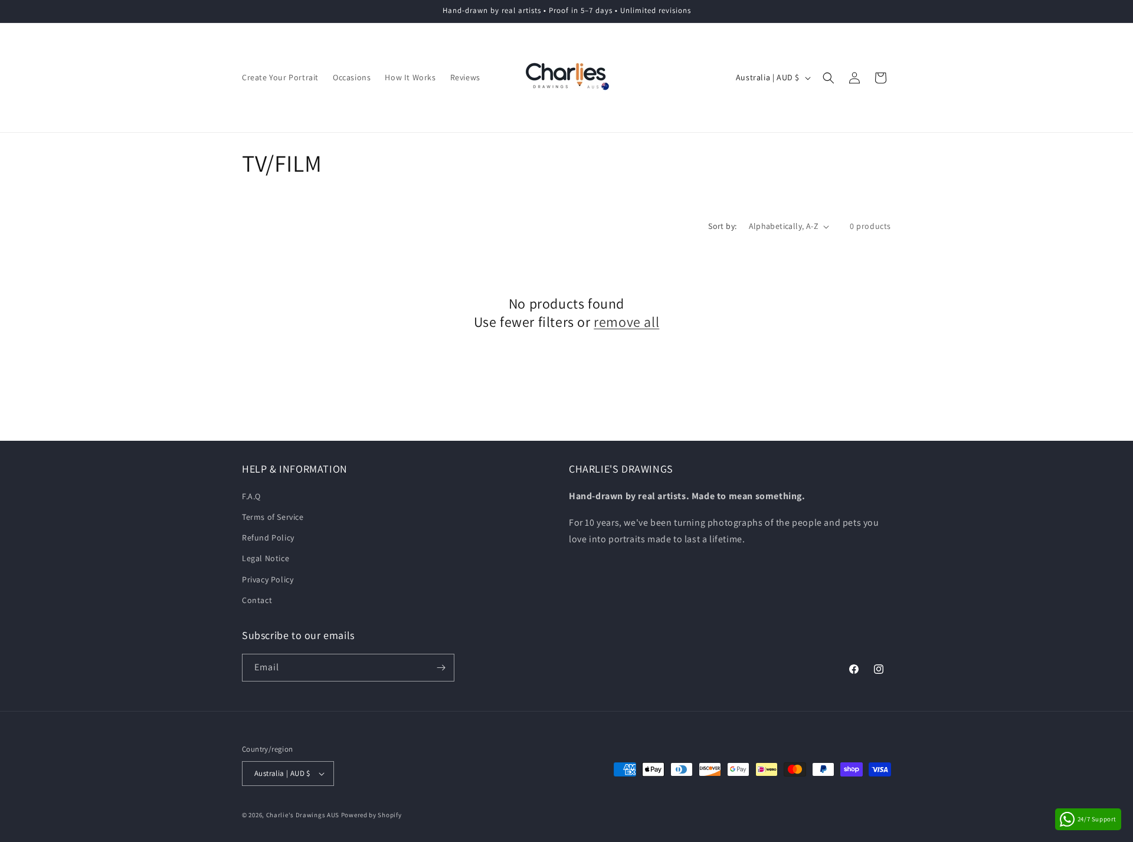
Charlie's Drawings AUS (302, 815)
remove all (626, 322)
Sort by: (722, 226)
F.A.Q (251, 496)
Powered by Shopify (371, 815)
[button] (828, 78)
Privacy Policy (267, 579)
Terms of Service (273, 517)
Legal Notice (265, 558)
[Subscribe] (441, 668)
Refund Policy (268, 537)
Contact (257, 600)
